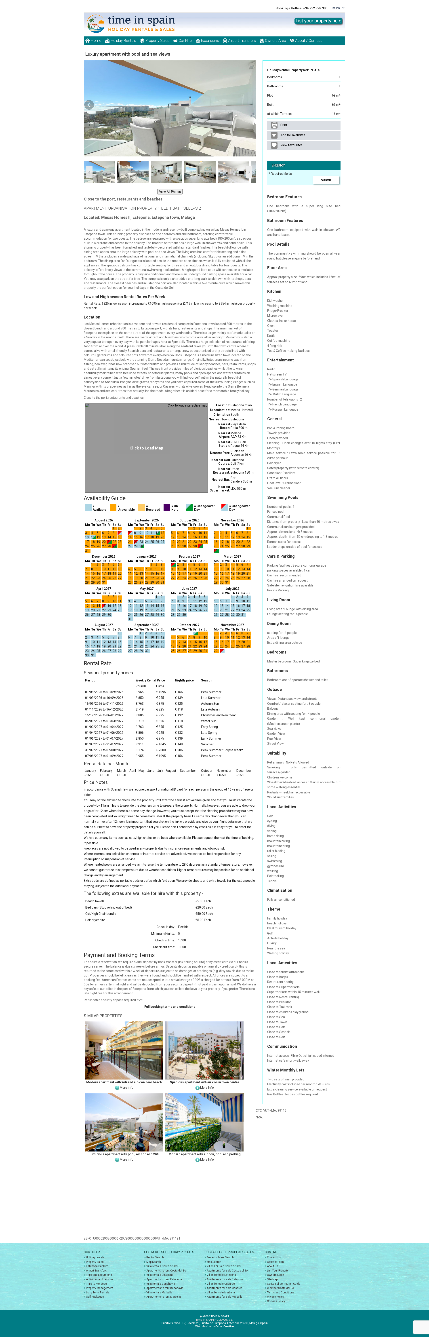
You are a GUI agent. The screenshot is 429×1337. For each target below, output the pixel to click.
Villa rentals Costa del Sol (162, 1266)
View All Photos (170, 191)
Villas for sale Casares (221, 1283)
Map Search (153, 1261)
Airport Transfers (241, 40)
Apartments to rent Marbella (163, 1296)
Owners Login (275, 1274)
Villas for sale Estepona (221, 1274)
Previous (89, 105)
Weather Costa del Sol (280, 1288)
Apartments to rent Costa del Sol (166, 1270)
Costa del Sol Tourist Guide (283, 1283)
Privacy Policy (275, 1296)
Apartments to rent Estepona (164, 1279)
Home (95, 40)
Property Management (99, 1288)
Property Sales (156, 40)
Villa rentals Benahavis (160, 1283)
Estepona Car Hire (97, 1266)
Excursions (209, 40)
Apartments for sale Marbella (224, 1296)
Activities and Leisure (99, 1279)
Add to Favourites (292, 135)
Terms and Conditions (280, 1292)
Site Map (272, 1279)
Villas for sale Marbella (221, 1292)
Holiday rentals (95, 1257)
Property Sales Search (220, 1257)
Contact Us (274, 1257)
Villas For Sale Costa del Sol (224, 1266)
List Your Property (277, 1270)
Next (250, 105)
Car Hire (185, 40)
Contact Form (275, 1261)
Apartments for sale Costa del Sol (227, 1270)
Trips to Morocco (96, 1283)
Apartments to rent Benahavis (164, 1288)
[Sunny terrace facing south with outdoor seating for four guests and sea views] (170, 108)
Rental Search (155, 1257)
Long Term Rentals (97, 1292)
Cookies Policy (276, 1301)
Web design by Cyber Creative (214, 1326)
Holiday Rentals (122, 40)
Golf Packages (95, 1296)
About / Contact (308, 40)
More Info (126, 1087)
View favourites (291, 145)
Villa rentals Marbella (159, 1292)
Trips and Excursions (99, 1274)
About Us (272, 1266)
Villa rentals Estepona (159, 1274)
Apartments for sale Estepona (225, 1279)
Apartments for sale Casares (224, 1288)
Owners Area (275, 40)
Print (283, 125)
